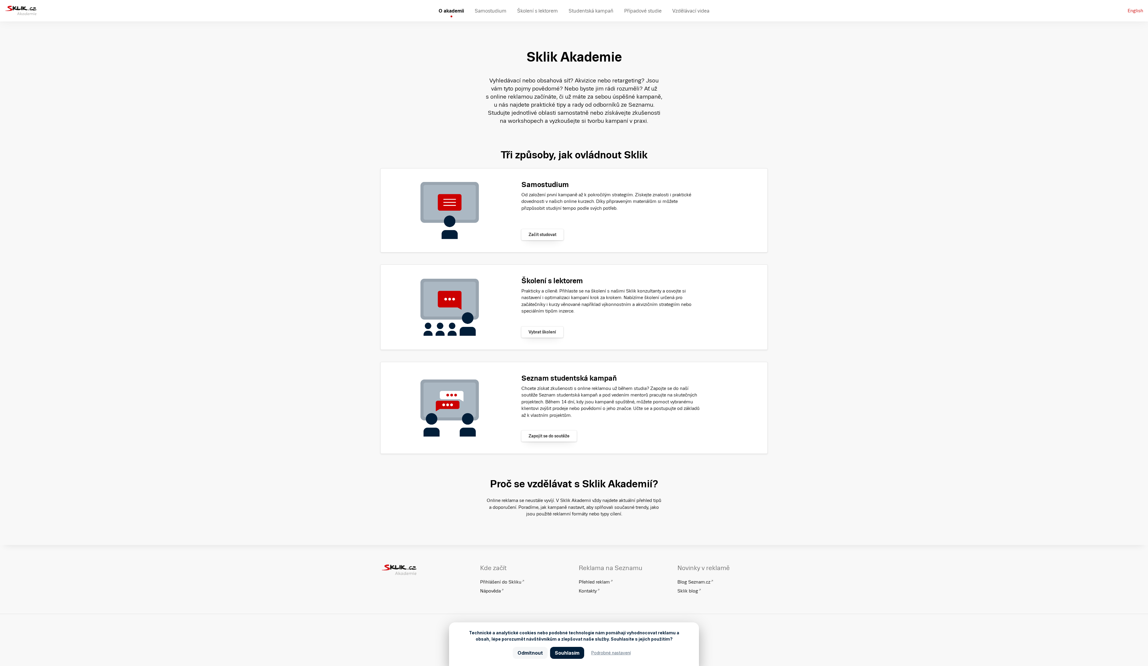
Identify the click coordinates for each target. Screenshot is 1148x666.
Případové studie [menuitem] (643, 10)
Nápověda (490, 590)
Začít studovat (542, 234)
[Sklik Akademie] (21, 10)
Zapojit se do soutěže (549, 436)
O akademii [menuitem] (451, 10)
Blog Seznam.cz (693, 581)
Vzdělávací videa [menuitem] (690, 10)
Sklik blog (687, 590)
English (1135, 10)
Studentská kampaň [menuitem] (591, 10)
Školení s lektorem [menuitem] (537, 10)
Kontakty (588, 590)
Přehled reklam (594, 581)
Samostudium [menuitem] (490, 10)
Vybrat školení (542, 332)
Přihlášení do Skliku (500, 581)
